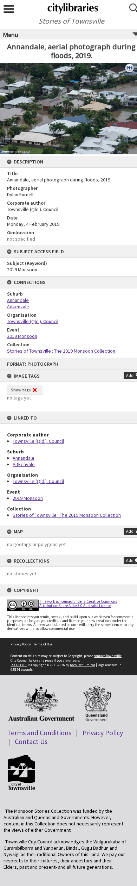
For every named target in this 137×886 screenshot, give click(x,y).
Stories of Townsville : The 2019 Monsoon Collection (67, 515)
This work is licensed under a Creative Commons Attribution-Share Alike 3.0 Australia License (78, 603)
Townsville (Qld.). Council (38, 441)
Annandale (23, 458)
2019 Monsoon (28, 498)
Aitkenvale (24, 464)
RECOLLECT (19, 665)
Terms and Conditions (39, 732)
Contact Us (31, 741)
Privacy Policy (21, 644)
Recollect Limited (82, 665)
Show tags (21, 389)
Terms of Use (42, 644)
